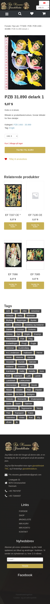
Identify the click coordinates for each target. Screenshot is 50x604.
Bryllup (9, 320)
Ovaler (19, 390)
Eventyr (37, 334)
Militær (24, 385)
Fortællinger (11, 343)
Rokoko (9, 399)
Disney (9, 334)
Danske (20, 329)
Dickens (32, 329)
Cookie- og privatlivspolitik (25, 598)
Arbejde (9, 315)
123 (8, 311)
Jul (31, 366)
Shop (21, 515)
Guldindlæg (23, 348)
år (17, 422)
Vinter (22, 417)
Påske (9, 394)
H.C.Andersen (12, 353)
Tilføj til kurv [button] (13, 226)
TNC (8, 413)
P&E (29, 390)
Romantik (22, 399)
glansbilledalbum (30, 469)
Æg (38, 417)
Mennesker (11, 385)
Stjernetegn (11, 408)
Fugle (33, 343)
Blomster (31, 315)
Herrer (39, 353)
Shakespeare (37, 399)
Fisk (22, 339)
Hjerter (30, 357)
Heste (9, 357)
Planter (38, 390)
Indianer (10, 366)
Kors (42, 371)
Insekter (21, 366)
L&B (29, 376)
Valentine (10, 417)
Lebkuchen (25, 380)
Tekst (38, 408)
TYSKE (23, 26)
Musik (34, 385)
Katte (22, 371)
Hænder (32, 362)
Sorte (8, 403)
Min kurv (23, 524)
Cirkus (18, 325)
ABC (16, 311)
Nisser (9, 390)
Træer (30, 413)
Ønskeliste (25, 519)
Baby (20, 315)
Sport (17, 403)
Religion (31, 394)
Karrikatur (10, 371)
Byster (34, 320)
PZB (30, 26)
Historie (19, 357)
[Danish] (43, 3)
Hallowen (28, 353)
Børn (8, 325)
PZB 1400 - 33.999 (22, 124)
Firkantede (11, 339)
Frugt (24, 343)
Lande (38, 376)
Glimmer (10, 348)
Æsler (9, 422)
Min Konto (24, 528)
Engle (12, 128)
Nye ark (15, 26)
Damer (9, 329)
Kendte (32, 371)
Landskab (10, 380)
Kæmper (18, 376)
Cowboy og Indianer (34, 325)
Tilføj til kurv (25, 150)
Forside (8, 26)
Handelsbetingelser (24, 594)
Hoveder (10, 362)
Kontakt (23, 532)
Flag (30, 339)
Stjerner (28, 403)
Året (31, 417)
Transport (19, 413)
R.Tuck (19, 394)
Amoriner (35, 311)
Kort (8, 376)
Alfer (25, 311)
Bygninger (21, 320)
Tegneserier (26, 408)
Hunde (21, 362)
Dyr (18, 334)
